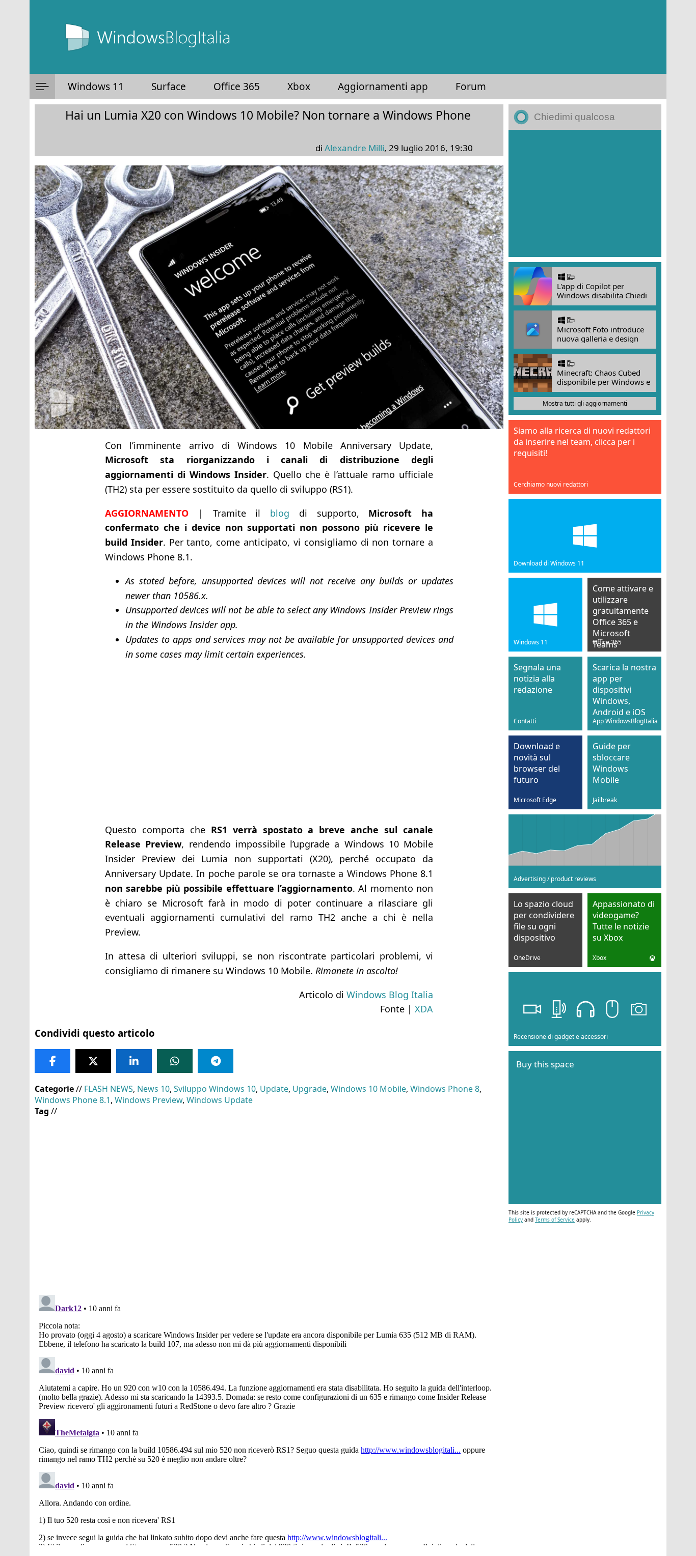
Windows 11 (96, 86)
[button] (42, 86)
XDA (424, 1009)
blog (279, 513)
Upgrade (309, 1088)
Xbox (298, 86)
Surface (168, 86)
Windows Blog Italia (389, 994)
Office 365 (236, 86)
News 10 (153, 1088)
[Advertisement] (269, 742)
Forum (471, 86)
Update (274, 1088)
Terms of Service (555, 1219)
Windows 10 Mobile (368, 1088)
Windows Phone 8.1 (73, 1100)
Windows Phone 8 (444, 1088)
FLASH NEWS (108, 1088)
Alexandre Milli (354, 148)
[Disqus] (269, 1418)
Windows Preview (148, 1100)
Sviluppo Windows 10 (215, 1088)
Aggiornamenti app (383, 86)
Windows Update (219, 1100)
